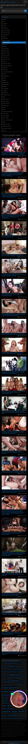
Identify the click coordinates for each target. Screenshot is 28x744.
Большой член (6, 34)
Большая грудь (6, 30)
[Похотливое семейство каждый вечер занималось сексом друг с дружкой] (14, 606)
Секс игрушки (6, 115)
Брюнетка (5, 36)
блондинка (9, 663)
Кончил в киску (6, 55)
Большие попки (6, 32)
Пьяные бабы (6, 105)
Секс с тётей (5, 117)
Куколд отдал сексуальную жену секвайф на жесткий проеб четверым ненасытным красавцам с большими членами (13, 594)
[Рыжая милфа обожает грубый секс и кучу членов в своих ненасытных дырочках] (14, 345)
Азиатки (4, 19)
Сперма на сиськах (7, 128)
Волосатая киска (6, 40)
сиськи (16, 708)
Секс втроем (5, 113)
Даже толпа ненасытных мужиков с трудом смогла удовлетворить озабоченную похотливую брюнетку (13, 633)
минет (15, 681)
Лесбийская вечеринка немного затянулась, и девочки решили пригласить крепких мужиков (13, 334)
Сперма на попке (7, 126)
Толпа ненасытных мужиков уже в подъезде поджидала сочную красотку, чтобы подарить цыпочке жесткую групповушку (13, 372)
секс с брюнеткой (9, 705)
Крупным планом (7, 63)
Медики (4, 80)
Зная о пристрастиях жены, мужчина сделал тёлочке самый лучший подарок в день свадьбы (13, 653)
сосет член (7, 715)
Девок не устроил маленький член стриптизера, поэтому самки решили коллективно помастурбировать (14, 392)
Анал (4, 21)
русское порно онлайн (10, 700)
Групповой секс (6, 42)
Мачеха (4, 78)
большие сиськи (17, 663)
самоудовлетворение (8, 703)
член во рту (16, 718)
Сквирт (4, 122)
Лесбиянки (5, 69)
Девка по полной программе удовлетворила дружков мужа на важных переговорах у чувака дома (14, 412)
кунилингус (22, 675)
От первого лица (6, 94)
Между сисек (6, 82)
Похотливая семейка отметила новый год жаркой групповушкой (12, 236)
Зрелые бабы (6, 48)
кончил (22, 669)
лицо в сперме (7, 677)
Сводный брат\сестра (8, 111)
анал (4, 663)
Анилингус (5, 23)
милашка (5, 681)
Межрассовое (6, 84)
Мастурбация (6, 76)
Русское (4, 107)
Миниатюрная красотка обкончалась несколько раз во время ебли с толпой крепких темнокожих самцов (14, 294)
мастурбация (17, 677)
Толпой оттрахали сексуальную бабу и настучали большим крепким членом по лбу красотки (13, 452)
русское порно (8, 698)
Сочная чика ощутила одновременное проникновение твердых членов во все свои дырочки (13, 574)
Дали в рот (5, 44)
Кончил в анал (6, 53)
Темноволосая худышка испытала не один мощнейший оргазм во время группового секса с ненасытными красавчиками (14, 491)
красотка (14, 674)
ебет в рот (12, 669)
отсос (12, 684)
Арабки (4, 25)
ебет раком (18, 669)
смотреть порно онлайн (14, 711)
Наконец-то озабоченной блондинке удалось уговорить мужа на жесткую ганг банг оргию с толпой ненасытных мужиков (13, 432)
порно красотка (10, 688)
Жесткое (5, 46)
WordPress (16, 743)
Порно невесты (6, 103)
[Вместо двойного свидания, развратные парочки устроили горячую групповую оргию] (14, 247)
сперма (14, 715)
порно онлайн (9, 691)
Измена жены (6, 50)
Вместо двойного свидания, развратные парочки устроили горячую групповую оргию (13, 255)
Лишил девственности (8, 71)
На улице (5, 90)
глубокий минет (5, 669)
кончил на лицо (17, 671)
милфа (10, 681)
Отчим (4, 97)
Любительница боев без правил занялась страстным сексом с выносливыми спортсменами (12, 533)
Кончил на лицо (6, 59)
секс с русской (8, 708)
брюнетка (13, 666)
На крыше (5, 86)
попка (15, 684)
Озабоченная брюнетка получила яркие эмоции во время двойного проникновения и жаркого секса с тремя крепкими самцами (14, 314)
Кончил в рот (6, 57)
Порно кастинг (6, 101)
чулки (23, 718)
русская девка (8, 695)
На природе (5, 88)
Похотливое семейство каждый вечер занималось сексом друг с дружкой (11, 614)
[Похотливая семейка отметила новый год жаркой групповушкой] (14, 228)
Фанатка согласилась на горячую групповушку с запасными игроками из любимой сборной (14, 472)
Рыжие (4, 109)
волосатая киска (21, 666)
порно (20, 684)
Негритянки (5, 92)
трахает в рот (7, 718)
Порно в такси (6, 99)
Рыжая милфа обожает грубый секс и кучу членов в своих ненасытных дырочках (12, 353)
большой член (5, 666)
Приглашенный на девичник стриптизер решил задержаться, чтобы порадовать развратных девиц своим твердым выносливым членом (14, 153)
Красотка (5, 61)
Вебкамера (5, 38)
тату (19, 715)
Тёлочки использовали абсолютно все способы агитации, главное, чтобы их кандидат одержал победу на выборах (14, 274)
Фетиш (4, 130)
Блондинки (5, 27)
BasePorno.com (8, 2)
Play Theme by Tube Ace (19, 741)
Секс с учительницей (7, 120)
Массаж (4, 73)
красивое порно (6, 675)
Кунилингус (5, 67)
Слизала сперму (6, 124)
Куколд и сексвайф (7, 65)
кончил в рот (7, 671)
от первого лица (6, 684)
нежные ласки (22, 681)
